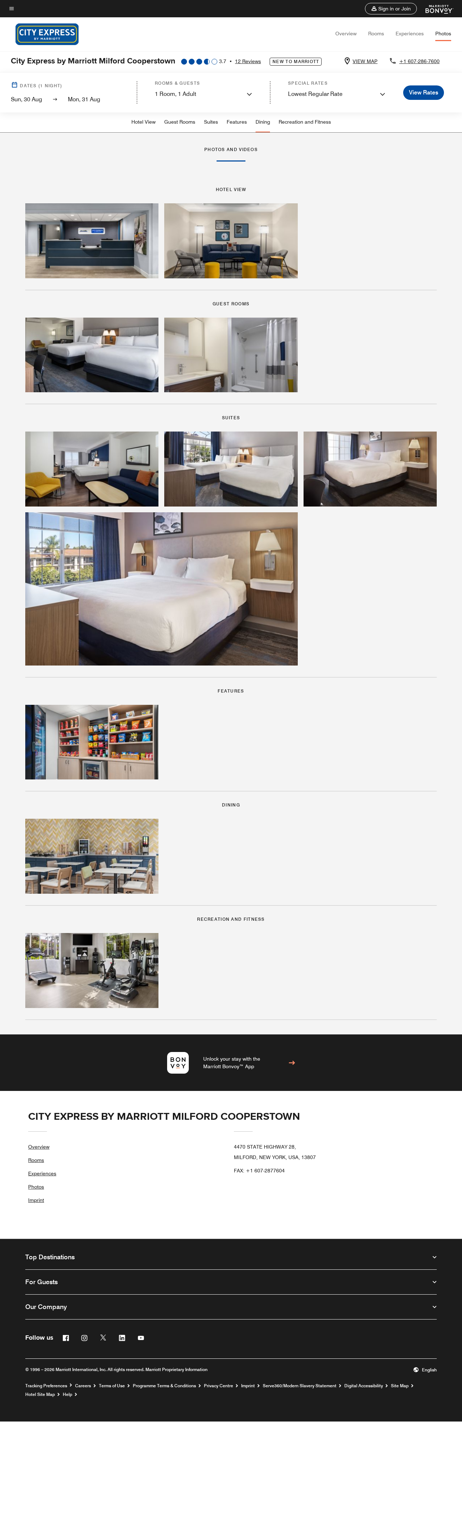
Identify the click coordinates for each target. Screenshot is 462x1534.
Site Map (400, 1385)
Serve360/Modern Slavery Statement (299, 1385)
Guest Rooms (179, 122)
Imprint (36, 1200)
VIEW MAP (365, 61)
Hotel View (143, 122)
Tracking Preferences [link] (46, 1385)
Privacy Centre (218, 1385)
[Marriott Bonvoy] (435, 8)
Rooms (376, 33)
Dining (263, 122)
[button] (391, 8)
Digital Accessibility (363, 1385)
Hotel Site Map (40, 1394)
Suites (211, 122)
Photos (443, 33)
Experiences (410, 33)
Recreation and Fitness (305, 122)
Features (237, 122)
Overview (346, 33)
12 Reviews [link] (248, 61)
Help (67, 1394)
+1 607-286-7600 (419, 61)
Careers (83, 1385)
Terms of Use (112, 1385)
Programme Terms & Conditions (164, 1385)
